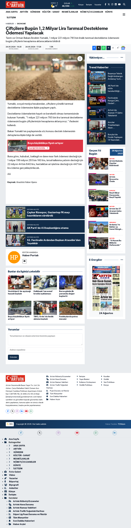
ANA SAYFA (12, 12)
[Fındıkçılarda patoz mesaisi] (71, 308)
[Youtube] (26, 411)
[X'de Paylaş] (98, 48)
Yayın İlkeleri (84, 379)
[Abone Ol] (123, 48)
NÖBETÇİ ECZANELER (91, 12)
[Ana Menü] (124, 15)
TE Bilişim (121, 424)
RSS (11, 424)
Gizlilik (106, 379)
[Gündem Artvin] (15, 5)
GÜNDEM (35, 12)
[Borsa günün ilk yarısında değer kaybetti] (71, 282)
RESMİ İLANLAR (70, 12)
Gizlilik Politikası (85, 385)
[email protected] (13, 397)
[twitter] (39, 433)
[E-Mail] (24, 261)
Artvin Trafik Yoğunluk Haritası (28, 511)
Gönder (13, 357)
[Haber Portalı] (14, 257)
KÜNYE (109, 12)
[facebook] (21, 433)
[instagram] (58, 433)
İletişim (82, 376)
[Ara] (124, 4)
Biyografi (14, 485)
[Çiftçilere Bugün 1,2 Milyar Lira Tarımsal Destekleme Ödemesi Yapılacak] (45, 77)
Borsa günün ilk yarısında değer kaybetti (67, 293)
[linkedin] (114, 433)
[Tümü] (122, 58)
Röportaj (13, 482)
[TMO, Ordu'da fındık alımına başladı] (45, 308)
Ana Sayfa (14, 439)
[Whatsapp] (31, 411)
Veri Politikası (109, 382)
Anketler (13, 488)
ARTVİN (24, 12)
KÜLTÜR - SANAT (51, 12)
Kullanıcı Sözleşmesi (87, 382)
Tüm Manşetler (56, 394)
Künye (106, 385)
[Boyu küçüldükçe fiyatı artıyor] (19, 308)
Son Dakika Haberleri (58, 396)
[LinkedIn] (22, 411)
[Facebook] (8, 411)
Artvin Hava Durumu (58, 379)
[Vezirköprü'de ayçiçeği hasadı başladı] (19, 282)
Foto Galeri (15, 472)
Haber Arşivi (55, 399)
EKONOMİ (21, 24)
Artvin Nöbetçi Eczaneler (60, 376)
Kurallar (107, 376)
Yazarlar (13, 478)
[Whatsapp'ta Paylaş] (103, 48)
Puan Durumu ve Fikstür (59, 391)
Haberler (10, 24)
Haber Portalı (30, 255)
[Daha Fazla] (108, 48)
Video (12, 475)
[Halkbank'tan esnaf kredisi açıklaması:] (45, 282)
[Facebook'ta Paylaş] (94, 48)
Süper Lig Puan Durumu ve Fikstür (30, 514)
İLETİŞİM (11, 17)
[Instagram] (17, 411)
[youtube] (77, 433)
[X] (12, 411)
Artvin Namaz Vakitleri (59, 382)
